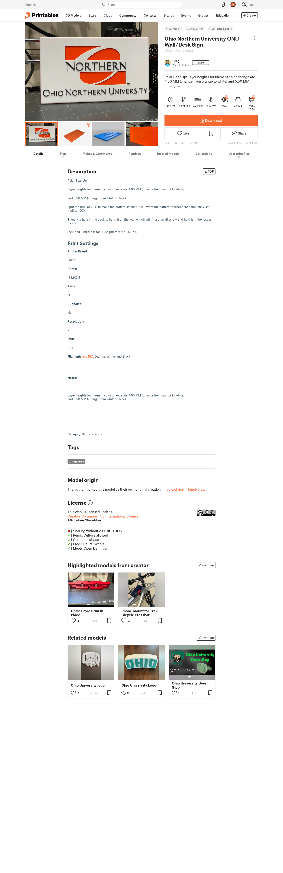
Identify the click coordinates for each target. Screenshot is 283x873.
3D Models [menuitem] (73, 15)
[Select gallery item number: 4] (145, 604)
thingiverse (76, 461)
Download (213, 120)
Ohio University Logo (138, 685)
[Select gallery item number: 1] (88, 604)
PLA (224, 105)
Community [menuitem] (127, 15)
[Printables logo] (41, 15)
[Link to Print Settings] (102, 243)
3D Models (175, 28)
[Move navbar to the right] (235, 15)
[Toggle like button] (73, 620)
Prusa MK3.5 (251, 107)
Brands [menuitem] (169, 15)
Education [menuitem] (223, 15)
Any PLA (88, 356)
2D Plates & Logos (222, 28)
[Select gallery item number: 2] (92, 604)
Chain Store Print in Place (87, 613)
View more (206, 565)
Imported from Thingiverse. (183, 489)
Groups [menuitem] (203, 15)
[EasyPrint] (223, 4)
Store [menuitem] (92, 15)
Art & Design (196, 28)
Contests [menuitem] (150, 15)
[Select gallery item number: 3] (142, 604)
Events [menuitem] (186, 15)
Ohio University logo (88, 685)
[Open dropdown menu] (254, 38)
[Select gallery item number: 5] (148, 604)
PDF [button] (211, 171)
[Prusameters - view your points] (233, 4)
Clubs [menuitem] (108, 15)
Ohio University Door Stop (189, 685)
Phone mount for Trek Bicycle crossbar (139, 613)
